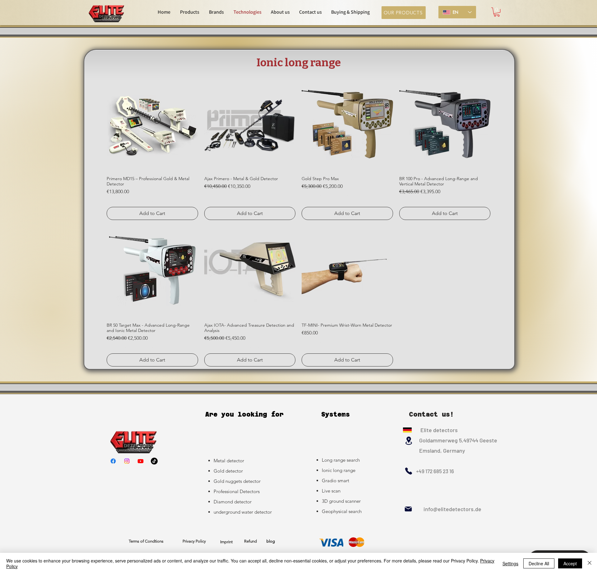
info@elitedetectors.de (446, 509)
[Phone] (409, 471)
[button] (496, 11)
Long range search (341, 460)
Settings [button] (510, 563)
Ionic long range (338, 470)
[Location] (409, 441)
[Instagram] (126, 461)
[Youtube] (140, 461)
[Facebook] (113, 461)
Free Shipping (152, 200)
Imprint (226, 541)
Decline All (539, 563)
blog (270, 541)
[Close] (589, 563)
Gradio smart (335, 480)
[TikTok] (154, 461)
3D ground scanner (341, 501)
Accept (570, 563)
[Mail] (408, 509)
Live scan (331, 491)
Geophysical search (342, 511)
